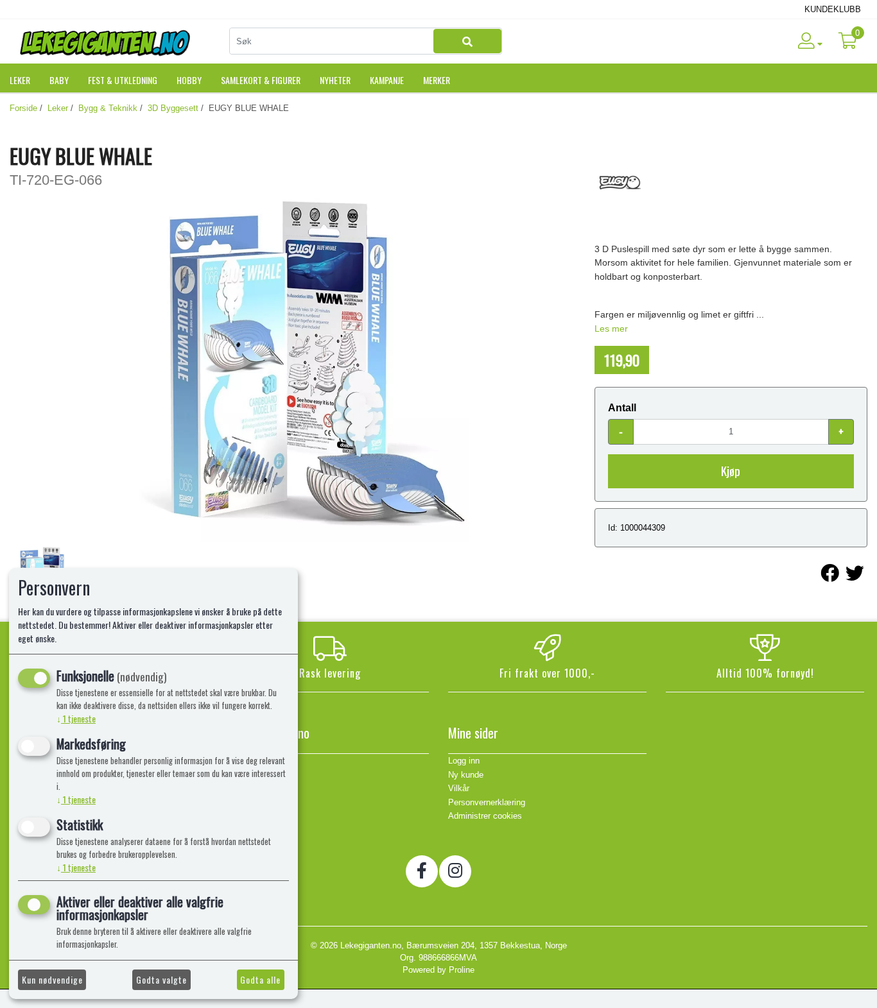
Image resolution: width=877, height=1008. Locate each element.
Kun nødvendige (52, 979)
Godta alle (260, 979)
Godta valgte (161, 979)
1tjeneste (76, 718)
